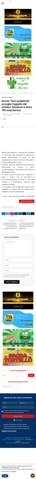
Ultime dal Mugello (7, 97)
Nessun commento (27, 114)
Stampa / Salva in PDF (26, 201)
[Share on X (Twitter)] (11, 119)
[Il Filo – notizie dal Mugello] (18, 3)
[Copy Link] (16, 119)
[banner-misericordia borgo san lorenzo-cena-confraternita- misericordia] (18, 33)
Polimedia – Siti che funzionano (22, 442)
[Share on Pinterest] (14, 119)
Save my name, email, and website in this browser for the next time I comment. (16, 276)
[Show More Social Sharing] (19, 119)
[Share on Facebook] (8, 119)
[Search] (33, 3)
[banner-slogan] (18, 16)
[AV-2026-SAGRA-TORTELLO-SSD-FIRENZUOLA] (18, 67)
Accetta (5, 476)
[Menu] (3, 3)
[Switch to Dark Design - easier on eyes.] (31, 3)
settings (14, 471)
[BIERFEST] (18, 50)
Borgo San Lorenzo (8, 207)
